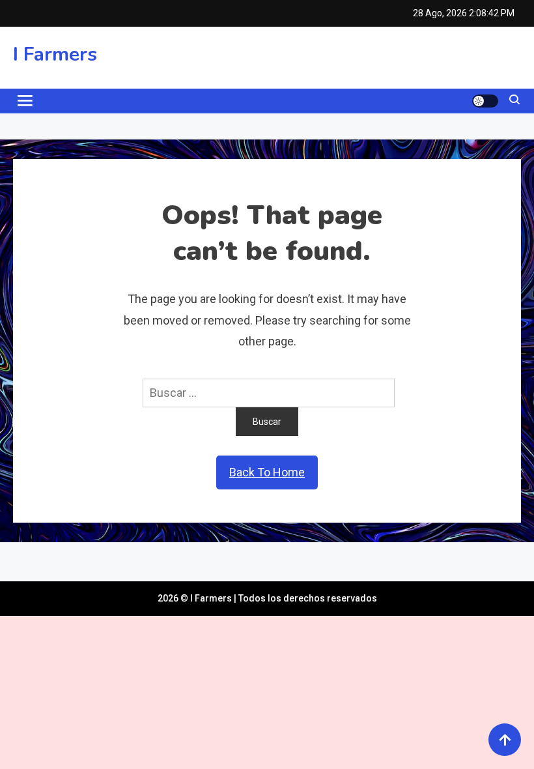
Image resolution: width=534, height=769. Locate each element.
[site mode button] (485, 101)
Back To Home (267, 472)
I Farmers (55, 54)
